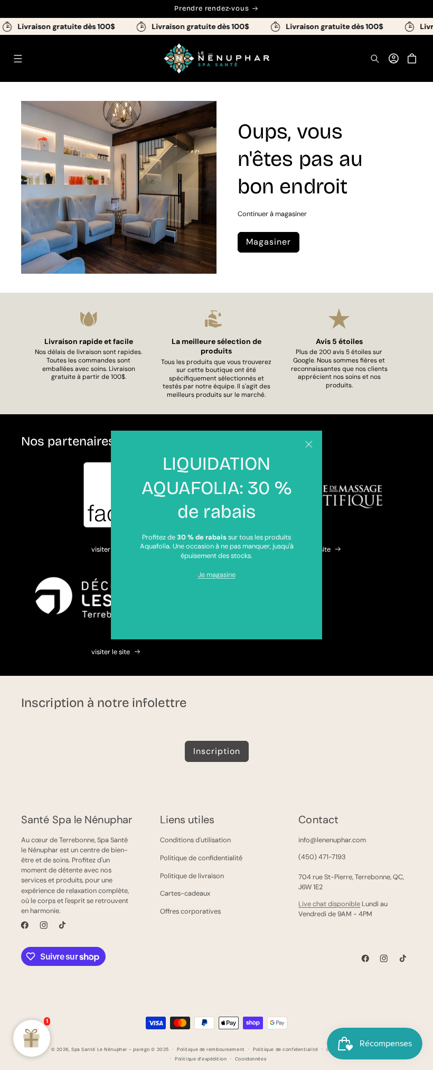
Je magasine (217, 574)
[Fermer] (308, 444)
